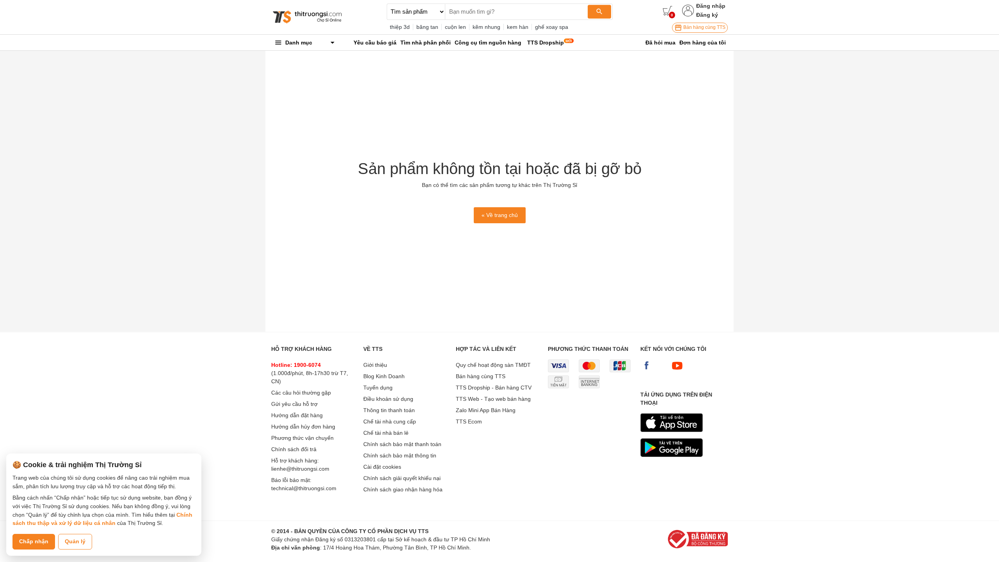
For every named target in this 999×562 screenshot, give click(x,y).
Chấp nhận (33, 541)
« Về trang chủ (500, 215)
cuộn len (455, 27)
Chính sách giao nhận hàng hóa (403, 489)
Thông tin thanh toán (389, 410)
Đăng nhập (710, 6)
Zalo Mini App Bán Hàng (485, 410)
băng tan (427, 27)
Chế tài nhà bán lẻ (386, 433)
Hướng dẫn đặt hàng (297, 415)
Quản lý (75, 541)
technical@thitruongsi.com (303, 488)
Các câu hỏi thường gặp (301, 392)
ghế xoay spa (551, 27)
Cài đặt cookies (382, 467)
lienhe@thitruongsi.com (300, 469)
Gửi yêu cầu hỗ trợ (294, 404)
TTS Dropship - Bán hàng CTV (493, 387)
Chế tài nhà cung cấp (389, 421)
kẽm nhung (486, 27)
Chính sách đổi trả (293, 449)
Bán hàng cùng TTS (703, 27)
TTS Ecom (469, 421)
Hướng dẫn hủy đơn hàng (303, 426)
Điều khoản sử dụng (388, 399)
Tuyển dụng (378, 387)
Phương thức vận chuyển (302, 438)
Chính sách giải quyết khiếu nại (402, 478)
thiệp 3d (400, 27)
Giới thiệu (375, 365)
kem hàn (517, 27)
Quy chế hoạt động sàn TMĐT (493, 365)
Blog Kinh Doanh (384, 376)
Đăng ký (707, 15)
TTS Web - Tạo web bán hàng (493, 399)
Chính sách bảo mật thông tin (399, 455)
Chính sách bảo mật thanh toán (402, 444)
